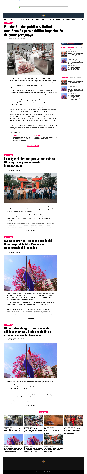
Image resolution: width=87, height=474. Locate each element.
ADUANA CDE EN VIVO (50, 19)
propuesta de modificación (42, 80)
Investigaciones (66, 19)
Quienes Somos (14, 19)
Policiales (74, 19)
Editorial (43, 19)
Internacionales (29, 19)
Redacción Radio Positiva (16, 39)
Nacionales (58, 19)
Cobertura (21, 19)
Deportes (37, 19)
